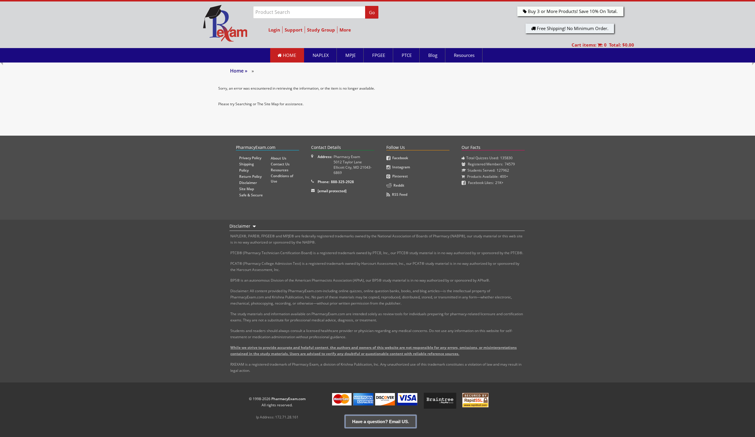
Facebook (399, 157)
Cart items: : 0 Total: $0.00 (603, 45)
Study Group (321, 30)
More (345, 30)
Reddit (398, 185)
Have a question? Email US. (380, 421)
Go (372, 12)
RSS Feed (398, 194)
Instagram (400, 167)
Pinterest (399, 176)
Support (294, 30)
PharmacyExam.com (288, 398)
